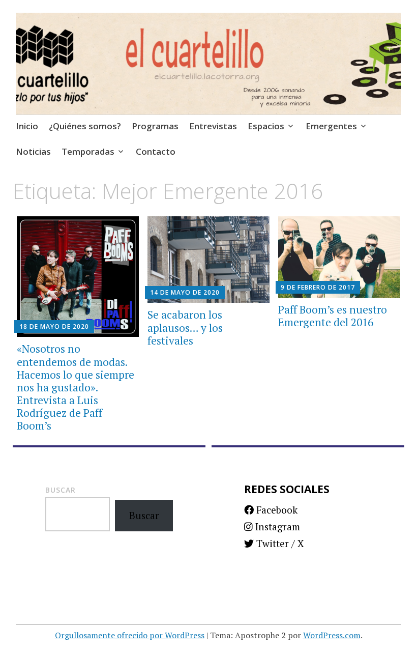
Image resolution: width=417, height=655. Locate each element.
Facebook (275, 509)
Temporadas (88, 151)
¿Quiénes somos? (85, 126)
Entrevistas (213, 126)
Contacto (155, 151)
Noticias (33, 151)
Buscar (60, 490)
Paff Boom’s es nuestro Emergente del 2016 (332, 315)
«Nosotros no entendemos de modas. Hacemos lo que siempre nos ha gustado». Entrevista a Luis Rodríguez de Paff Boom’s (75, 387)
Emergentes (331, 126)
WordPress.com (332, 635)
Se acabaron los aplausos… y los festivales (185, 327)
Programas (155, 126)
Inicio (27, 126)
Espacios (266, 126)
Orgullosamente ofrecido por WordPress (129, 635)
